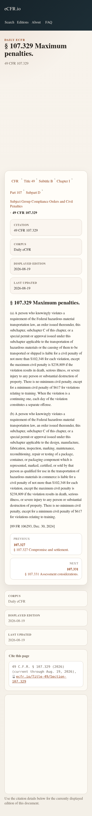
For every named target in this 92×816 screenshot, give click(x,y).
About (36, 22)
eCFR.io (12, 8)
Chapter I (63, 181)
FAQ (48, 22)
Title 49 (29, 181)
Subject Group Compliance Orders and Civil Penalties (41, 203)
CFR (15, 181)
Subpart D (33, 192)
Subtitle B (46, 181)
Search (9, 22)
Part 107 (16, 192)
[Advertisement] (46, 122)
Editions (23, 22)
